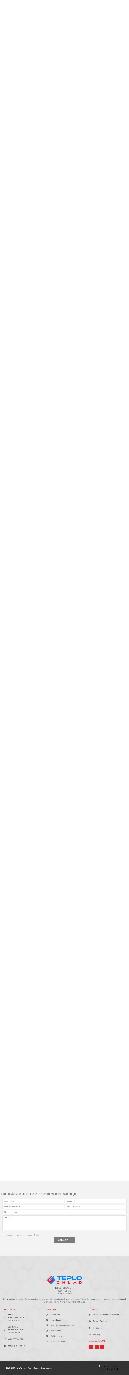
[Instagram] (102, 1347)
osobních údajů (34, 1235)
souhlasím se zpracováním (23, 1235)
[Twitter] (97, 1347)
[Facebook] (91, 1347)
